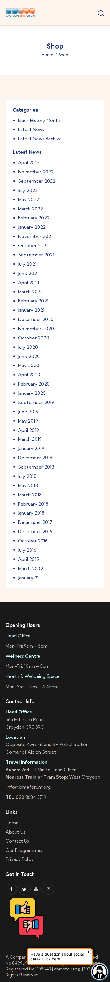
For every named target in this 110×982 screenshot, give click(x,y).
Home (47, 54)
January (31, 227)
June (28, 273)
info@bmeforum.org (28, 787)
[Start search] (100, 13)
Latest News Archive (40, 138)
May (28, 199)
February (33, 218)
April (28, 162)
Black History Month (39, 120)
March (30, 209)
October (33, 245)
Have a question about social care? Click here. (57, 956)
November (36, 172)
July (28, 190)
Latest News (31, 129)
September (36, 181)
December (36, 319)
